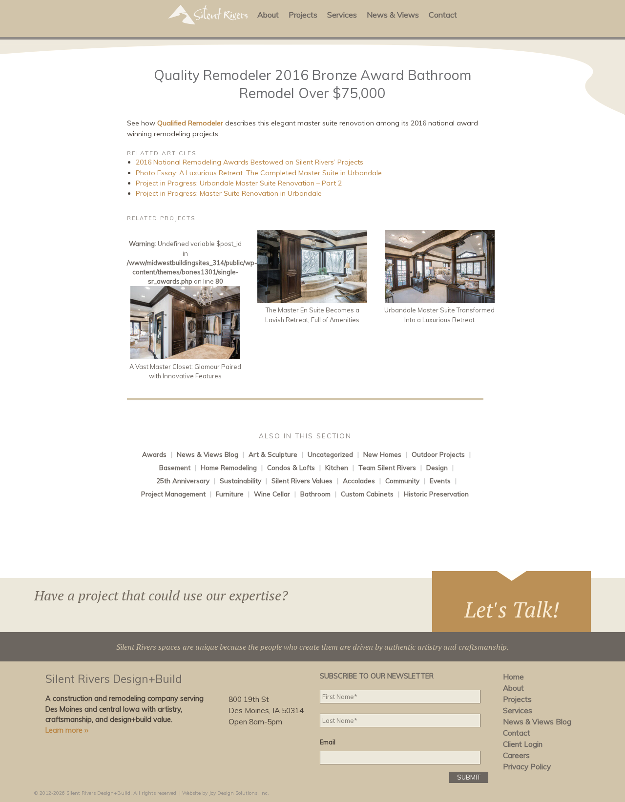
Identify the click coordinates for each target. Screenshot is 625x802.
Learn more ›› (66, 730)
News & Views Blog (207, 454)
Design (437, 467)
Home (513, 676)
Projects (303, 15)
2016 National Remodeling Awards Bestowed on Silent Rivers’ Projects (249, 162)
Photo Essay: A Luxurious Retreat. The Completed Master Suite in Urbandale (259, 172)
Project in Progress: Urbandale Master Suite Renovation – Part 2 (239, 183)
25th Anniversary (182, 480)
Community (402, 480)
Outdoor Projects (438, 454)
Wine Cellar (272, 494)
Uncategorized (330, 454)
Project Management (173, 494)
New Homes (382, 454)
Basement (174, 467)
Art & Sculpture (273, 454)
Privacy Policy (527, 766)
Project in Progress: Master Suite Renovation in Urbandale (229, 193)
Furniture (230, 494)
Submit (468, 777)
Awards (154, 454)
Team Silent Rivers (387, 467)
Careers (516, 755)
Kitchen (336, 467)
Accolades (359, 480)
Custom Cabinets (367, 494)
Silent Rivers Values (302, 480)
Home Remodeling (229, 467)
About (268, 15)
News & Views (393, 15)
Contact (443, 15)
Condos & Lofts (291, 467)
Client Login (522, 744)
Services (342, 15)
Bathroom (315, 494)
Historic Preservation (436, 494)
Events (440, 480)
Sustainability (240, 480)
